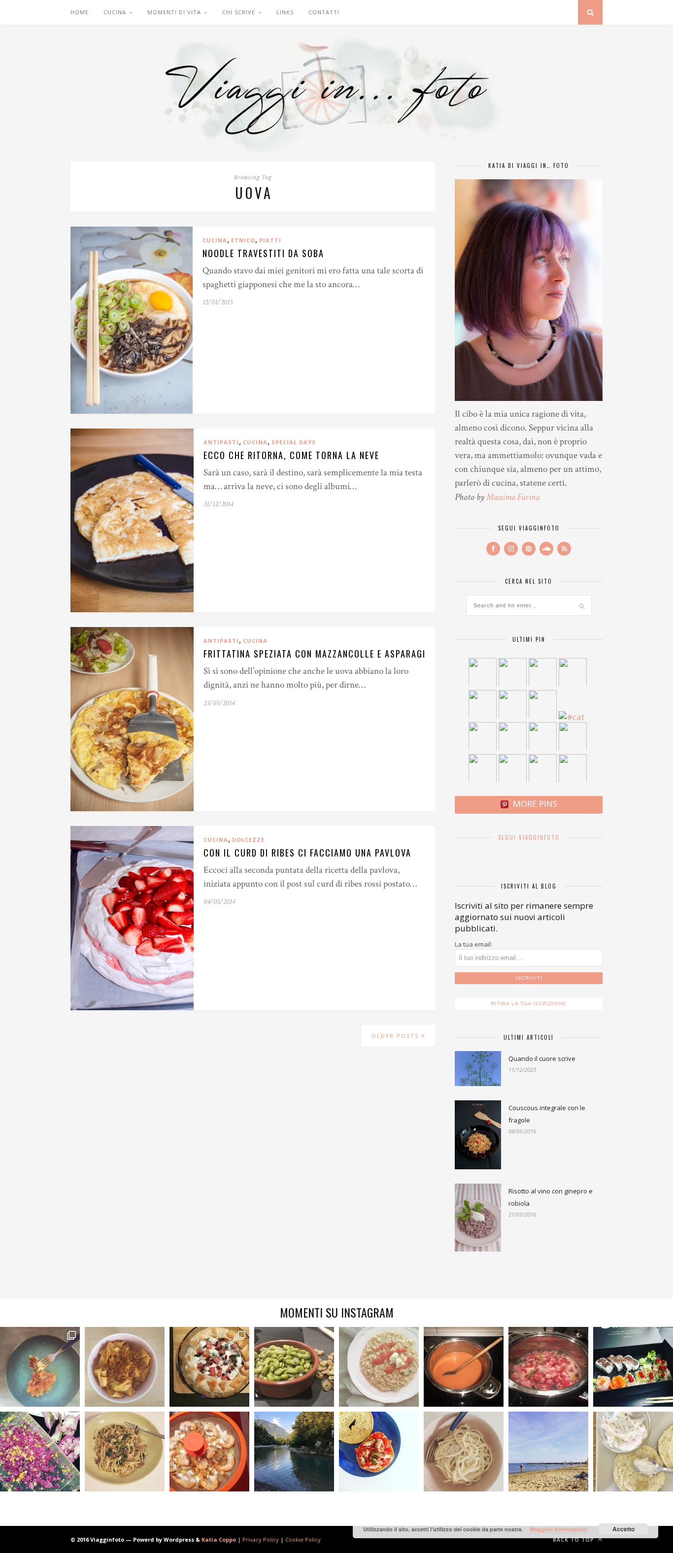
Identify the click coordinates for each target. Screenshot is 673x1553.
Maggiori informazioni (558, 1529)
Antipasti (221, 442)
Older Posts (396, 1035)
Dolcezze (248, 839)
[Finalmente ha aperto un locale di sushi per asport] (633, 1367)
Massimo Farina (512, 497)
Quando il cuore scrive (541, 1058)
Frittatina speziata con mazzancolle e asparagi (314, 653)
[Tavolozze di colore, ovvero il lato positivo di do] (40, 1451)
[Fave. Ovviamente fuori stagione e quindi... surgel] (294, 1367)
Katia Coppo (219, 1539)
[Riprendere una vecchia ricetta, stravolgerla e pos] (209, 1451)
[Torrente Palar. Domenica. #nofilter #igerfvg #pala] (294, 1451)
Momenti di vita (174, 12)
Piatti (270, 240)
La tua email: (473, 944)
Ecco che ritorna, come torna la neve (291, 455)
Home (79, 12)
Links (285, 12)
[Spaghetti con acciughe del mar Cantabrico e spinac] (125, 1451)
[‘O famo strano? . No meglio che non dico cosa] (40, 1367)
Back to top (574, 1539)
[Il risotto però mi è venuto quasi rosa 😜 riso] (379, 1367)
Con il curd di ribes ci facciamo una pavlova (307, 852)
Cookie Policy (303, 1539)
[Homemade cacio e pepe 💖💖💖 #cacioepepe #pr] (464, 1451)
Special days (293, 442)
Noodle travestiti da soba (263, 253)
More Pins (535, 803)
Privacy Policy (260, 1539)
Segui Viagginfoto (529, 837)
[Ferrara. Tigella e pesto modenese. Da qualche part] (633, 1451)
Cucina (114, 12)
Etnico (243, 240)
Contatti (323, 12)
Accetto (623, 1528)
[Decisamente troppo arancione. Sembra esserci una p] (464, 1367)
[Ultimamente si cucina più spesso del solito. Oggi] (209, 1367)
